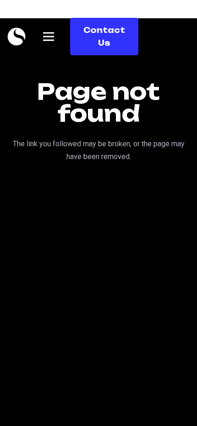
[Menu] (48, 36)
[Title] (16, 36)
